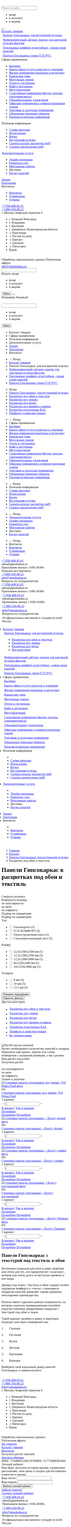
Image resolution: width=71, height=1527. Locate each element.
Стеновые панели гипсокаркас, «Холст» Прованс (34, 1228)
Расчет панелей (19, 173)
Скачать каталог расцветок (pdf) (29, 143)
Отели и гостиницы (22, 83)
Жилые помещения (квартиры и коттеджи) (36, 72)
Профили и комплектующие (27, 413)
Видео (13, 136)
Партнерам (9, 183)
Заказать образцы (13, 1457)
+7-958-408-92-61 (13, 206)
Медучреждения (19, 89)
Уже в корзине (25, 1108)
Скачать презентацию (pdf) (26, 146)
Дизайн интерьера (21, 159)
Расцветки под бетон (22, 403)
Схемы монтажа (19, 129)
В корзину (8, 1108)
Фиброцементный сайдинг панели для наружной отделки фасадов (34, 371)
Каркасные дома (19, 76)
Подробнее (9, 1111)
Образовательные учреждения (28, 100)
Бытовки (14, 66)
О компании (17, 196)
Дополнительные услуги (18, 153)
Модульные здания (21, 79)
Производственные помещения (29, 116)
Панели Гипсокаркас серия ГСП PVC (27, 55)
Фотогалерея (17, 133)
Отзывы (14, 199)
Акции (6, 179)
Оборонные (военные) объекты (29, 113)
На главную (9, 1443)
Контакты (15, 192)
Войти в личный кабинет (17, 1486)
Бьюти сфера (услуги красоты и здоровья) (36, 69)
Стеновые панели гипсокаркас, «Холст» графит (32, 1160)
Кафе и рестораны (21, 86)
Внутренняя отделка (22, 140)
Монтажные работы (22, 166)
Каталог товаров (12, 31)
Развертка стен (18, 163)
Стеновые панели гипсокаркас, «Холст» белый (32, 1128)
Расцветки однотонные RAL (27, 409)
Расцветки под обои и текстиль (29, 396)
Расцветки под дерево (23, 399)
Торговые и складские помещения (31, 110)
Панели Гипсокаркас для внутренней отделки (32, 35)
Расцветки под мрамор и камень (30, 406)
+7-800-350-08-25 (13, 209)
